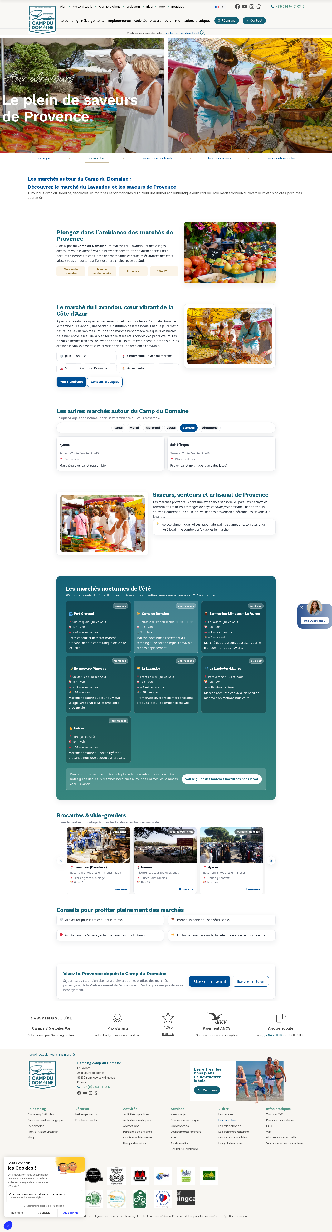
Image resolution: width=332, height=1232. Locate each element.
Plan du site (85, 1216)
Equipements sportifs (186, 1132)
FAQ (269, 1126)
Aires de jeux (180, 1114)
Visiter (223, 1109)
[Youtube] (244, 6)
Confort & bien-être (137, 1137)
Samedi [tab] (189, 428)
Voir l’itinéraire (71, 382)
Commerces (180, 1126)
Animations (131, 1126)
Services (177, 1109)
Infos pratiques (278, 1109)
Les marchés (97, 158)
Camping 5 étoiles (41, 1114)
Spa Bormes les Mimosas (239, 1216)
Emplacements (119, 20)
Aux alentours (161, 20)
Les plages (44, 158)
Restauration (180, 1143)
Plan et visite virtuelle (43, 1132)
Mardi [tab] (134, 428)
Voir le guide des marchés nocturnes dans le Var (221, 779)
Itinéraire (119, 889)
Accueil (32, 1054)
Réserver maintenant (209, 981)
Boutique (177, 6)
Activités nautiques (137, 1120)
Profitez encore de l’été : (145, 33)
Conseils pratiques (105, 382)
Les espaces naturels (157, 158)
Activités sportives (136, 1114)
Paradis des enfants (137, 1132)
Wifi (268, 1132)
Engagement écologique (45, 1120)
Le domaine (36, 1126)
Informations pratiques (192, 20)
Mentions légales (130, 1216)
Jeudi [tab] (171, 428)
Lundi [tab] (118, 428)
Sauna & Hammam (184, 1149)
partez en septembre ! (182, 33)
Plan (63, 6)
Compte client (109, 6)
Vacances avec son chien (284, 1143)
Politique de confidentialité (158, 1216)
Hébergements (93, 20)
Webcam (133, 6)
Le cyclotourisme (230, 1143)
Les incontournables (281, 158)
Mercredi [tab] (153, 428)
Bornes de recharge (185, 1120)
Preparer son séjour (280, 1120)
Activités (140, 20)
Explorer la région (250, 981)
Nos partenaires (134, 1143)
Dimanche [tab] (210, 428)
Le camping (69, 20)
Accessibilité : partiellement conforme (199, 1216)
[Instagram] (251, 6)
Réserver (82, 1109)
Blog (149, 6)
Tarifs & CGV (275, 1114)
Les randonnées (219, 158)
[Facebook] (237, 6)
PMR (174, 1137)
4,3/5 (168, 1027)
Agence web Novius (106, 1216)
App (162, 6)
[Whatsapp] (258, 6)
